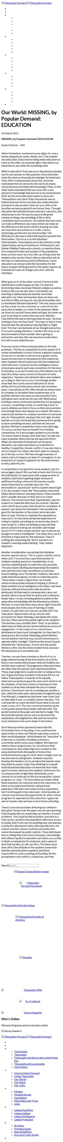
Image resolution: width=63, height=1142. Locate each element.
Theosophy (20, 20)
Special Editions (23, 98)
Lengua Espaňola (23, 76)
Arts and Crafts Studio (26, 101)
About (11, 11)
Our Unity (19, 51)
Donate (12, 104)
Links (17, 70)
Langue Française (23, 85)
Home (11, 8)
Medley (18, 57)
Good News (20, 33)
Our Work (20, 48)
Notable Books (22, 60)
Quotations (20, 63)
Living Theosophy (24, 42)
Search (5, 865)
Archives (12, 88)
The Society (20, 17)
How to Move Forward (27, 39)
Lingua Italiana (22, 79)
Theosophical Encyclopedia (29, 30)
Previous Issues (22, 94)
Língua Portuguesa (24, 82)
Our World (20, 45)
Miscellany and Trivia (26, 67)
